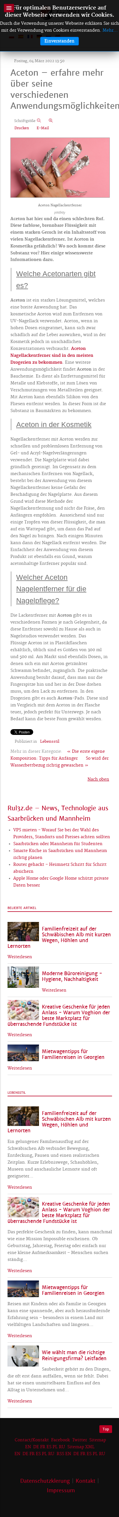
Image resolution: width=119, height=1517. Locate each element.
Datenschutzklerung (45, 1481)
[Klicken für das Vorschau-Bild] (60, 168)
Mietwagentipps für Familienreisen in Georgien (73, 1054)
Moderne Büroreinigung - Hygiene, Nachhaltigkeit (72, 976)
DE (36, 1447)
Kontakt (85, 1481)
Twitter (79, 1440)
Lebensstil (49, 741)
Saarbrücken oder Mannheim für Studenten (58, 844)
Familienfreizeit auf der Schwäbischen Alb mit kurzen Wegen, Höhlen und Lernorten (59, 937)
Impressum (61, 1490)
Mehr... (110, 30)
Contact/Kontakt (31, 1440)
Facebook (60, 1440)
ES (49, 1447)
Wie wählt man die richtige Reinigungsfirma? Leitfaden (74, 1355)
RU (62, 1447)
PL (55, 1447)
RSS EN (64, 1454)
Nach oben (98, 779)
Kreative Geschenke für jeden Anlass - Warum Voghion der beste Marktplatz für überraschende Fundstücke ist (59, 1015)
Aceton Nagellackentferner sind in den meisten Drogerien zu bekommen (51, 355)
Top (106, 1429)
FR (42, 1447)
